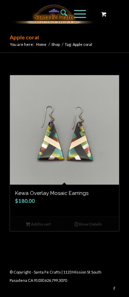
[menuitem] (60, 14)
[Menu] (76, 14)
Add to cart (40, 224)
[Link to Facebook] (114, 288)
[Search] (60, 14)
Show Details (90, 224)
